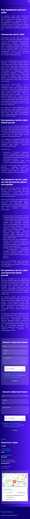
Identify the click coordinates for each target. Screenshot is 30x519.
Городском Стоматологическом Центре (18, 322)
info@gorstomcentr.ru (6, 455)
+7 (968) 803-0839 (5, 450)
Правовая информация (7, 512)
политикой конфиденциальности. (12, 377)
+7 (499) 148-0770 (5, 449)
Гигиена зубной (5, 126)
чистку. (3, 201)
